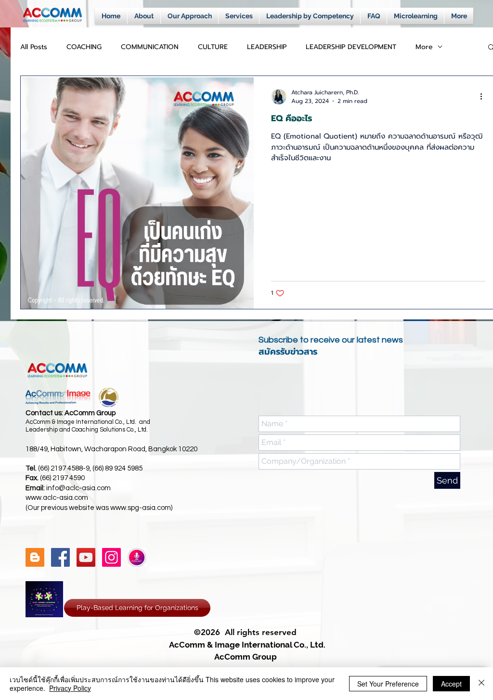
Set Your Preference (388, 683)
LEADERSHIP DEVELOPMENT (351, 47)
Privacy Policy (70, 688)
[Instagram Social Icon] (111, 557)
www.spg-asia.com (140, 507)
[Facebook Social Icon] (60, 557)
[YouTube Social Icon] (86, 557)
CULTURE (213, 47)
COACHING (84, 47)
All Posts (33, 47)
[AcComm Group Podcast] (137, 557)
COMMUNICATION (150, 47)
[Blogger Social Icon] (35, 557)
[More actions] (484, 96)
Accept (451, 683)
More (424, 47)
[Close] (481, 683)
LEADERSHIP (266, 47)
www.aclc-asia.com (57, 497)
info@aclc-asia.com (78, 488)
